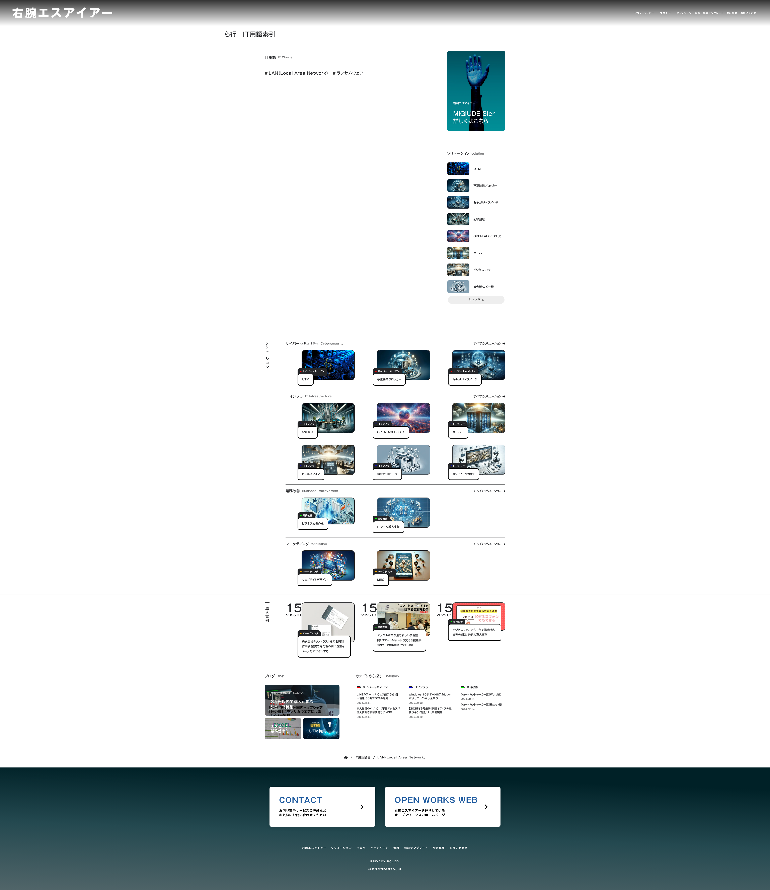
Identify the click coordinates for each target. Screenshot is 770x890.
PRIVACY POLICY (385, 861)
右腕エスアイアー (314, 848)
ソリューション (341, 848)
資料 (396, 848)
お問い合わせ (459, 848)
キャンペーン (380, 848)
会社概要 (439, 848)
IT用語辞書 (363, 757)
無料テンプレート (416, 848)
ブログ (361, 848)
